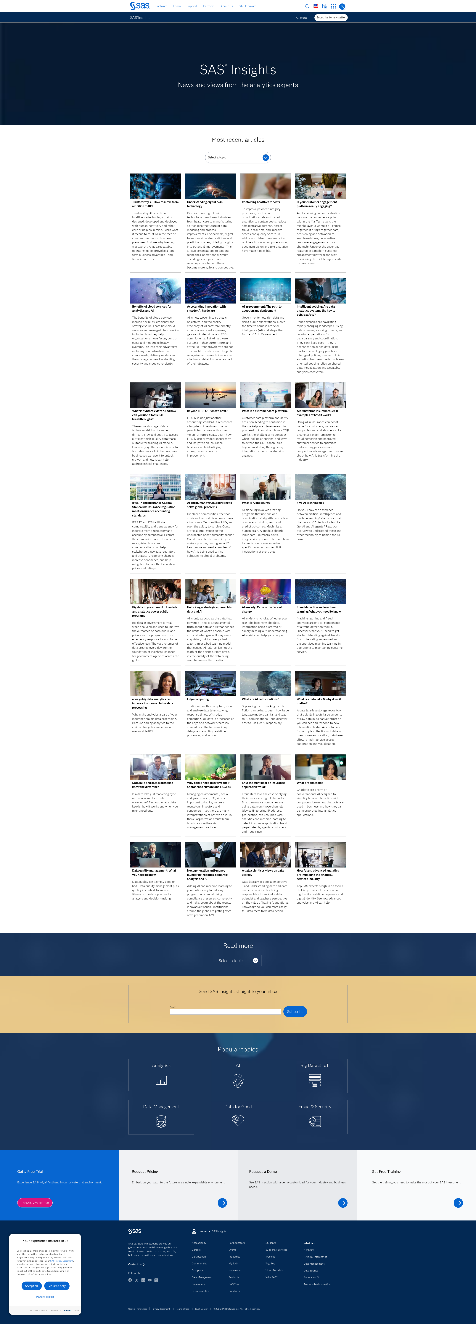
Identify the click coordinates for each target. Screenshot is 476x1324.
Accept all (31, 1286)
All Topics (301, 17)
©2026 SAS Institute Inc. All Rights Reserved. (236, 1308)
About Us (227, 6)
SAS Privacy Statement (61, 1260)
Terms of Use (182, 1308)
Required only (56, 1286)
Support (192, 6)
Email (173, 1007)
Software (161, 6)
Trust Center (201, 1308)
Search (307, 6)
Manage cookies (45, 1296)
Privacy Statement (161, 1308)
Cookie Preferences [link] (137, 1308)
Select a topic (217, 157)
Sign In (342, 6)
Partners (209, 6)
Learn (177, 6)
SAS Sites (333, 6)
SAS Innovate (247, 6)
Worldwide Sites (315, 6)
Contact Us (324, 6)
